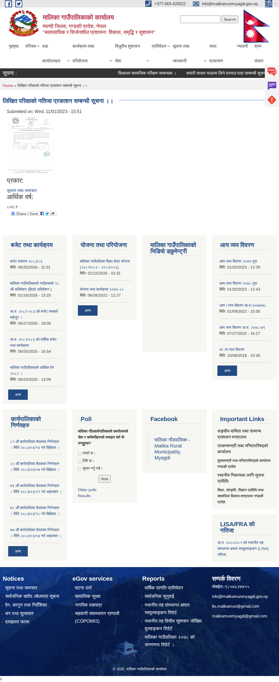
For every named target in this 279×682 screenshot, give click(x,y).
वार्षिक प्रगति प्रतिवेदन (164, 587)
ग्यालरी (242, 46)
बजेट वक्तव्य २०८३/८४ (26, 261)
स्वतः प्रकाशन (216, 53)
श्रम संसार (258, 53)
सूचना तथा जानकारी (181, 53)
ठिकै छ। (88, 460)
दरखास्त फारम (17, 622)
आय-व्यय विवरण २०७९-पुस (238, 261)
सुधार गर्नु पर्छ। (93, 468)
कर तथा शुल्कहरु (19, 613)
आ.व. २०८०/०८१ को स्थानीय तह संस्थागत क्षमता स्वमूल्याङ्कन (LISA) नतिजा (243, 548)
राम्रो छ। (89, 453)
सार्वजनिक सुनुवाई (159, 596)
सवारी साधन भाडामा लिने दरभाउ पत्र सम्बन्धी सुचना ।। (220, 73)
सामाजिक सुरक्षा (88, 596)
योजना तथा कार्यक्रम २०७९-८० (102, 289)
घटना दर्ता (83, 587)
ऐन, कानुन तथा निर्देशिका (26, 605)
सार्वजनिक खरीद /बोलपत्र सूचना (32, 596)
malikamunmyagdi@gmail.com (239, 616)
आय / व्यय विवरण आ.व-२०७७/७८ (242, 305)
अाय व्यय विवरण (231, 349)
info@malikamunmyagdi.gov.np (240, 596)
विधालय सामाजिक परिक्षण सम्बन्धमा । (137, 73)
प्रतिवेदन (159, 46)
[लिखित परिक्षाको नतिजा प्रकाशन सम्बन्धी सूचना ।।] (31, 145)
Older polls (87, 490)
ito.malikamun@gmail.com (235, 606)
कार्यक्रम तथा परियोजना (83, 53)
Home (8, 85)
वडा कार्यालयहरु (51, 53)
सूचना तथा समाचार (22, 190)
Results (84, 496)
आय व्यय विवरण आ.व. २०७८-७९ (242, 327)
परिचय (30, 46)
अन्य (18, 394)
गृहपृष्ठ (14, 46)
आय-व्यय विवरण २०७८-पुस (238, 283)
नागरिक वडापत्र (88, 605)
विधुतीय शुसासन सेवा (127, 53)
